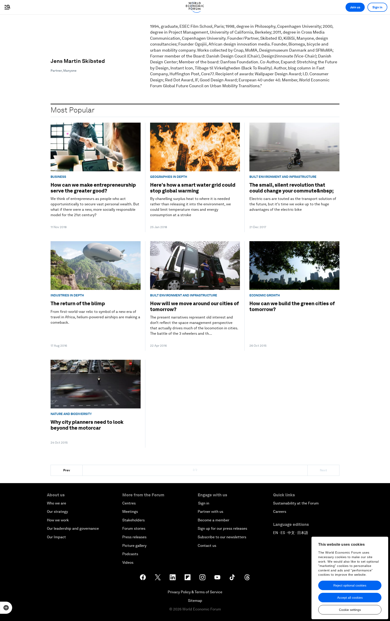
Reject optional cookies (349, 585)
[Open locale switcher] (6, 608)
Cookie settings (350, 610)
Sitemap (195, 600)
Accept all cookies (350, 597)
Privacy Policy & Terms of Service (195, 592)
